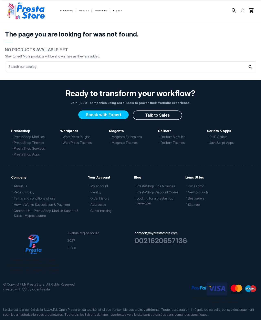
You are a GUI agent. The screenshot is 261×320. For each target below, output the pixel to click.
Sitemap (194, 205)
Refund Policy (24, 192)
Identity (95, 192)
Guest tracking (101, 211)
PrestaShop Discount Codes (157, 192)
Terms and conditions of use (34, 198)
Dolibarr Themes (172, 143)
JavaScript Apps (221, 143)
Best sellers (196, 198)
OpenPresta (41, 289)
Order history (99, 198)
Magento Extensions (127, 137)
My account (99, 186)
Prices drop (196, 186)
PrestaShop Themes (29, 143)
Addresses (98, 205)
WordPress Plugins (76, 137)
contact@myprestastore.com (156, 233)
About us (20, 186)
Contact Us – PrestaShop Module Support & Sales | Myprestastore (46, 213)
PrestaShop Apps (27, 154)
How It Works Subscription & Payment (42, 205)
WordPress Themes (77, 143)
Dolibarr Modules (172, 137)
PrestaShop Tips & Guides (155, 186)
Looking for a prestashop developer (154, 200)
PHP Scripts (218, 137)
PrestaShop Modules (29, 137)
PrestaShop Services (29, 148)
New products (198, 192)
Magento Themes (125, 143)
